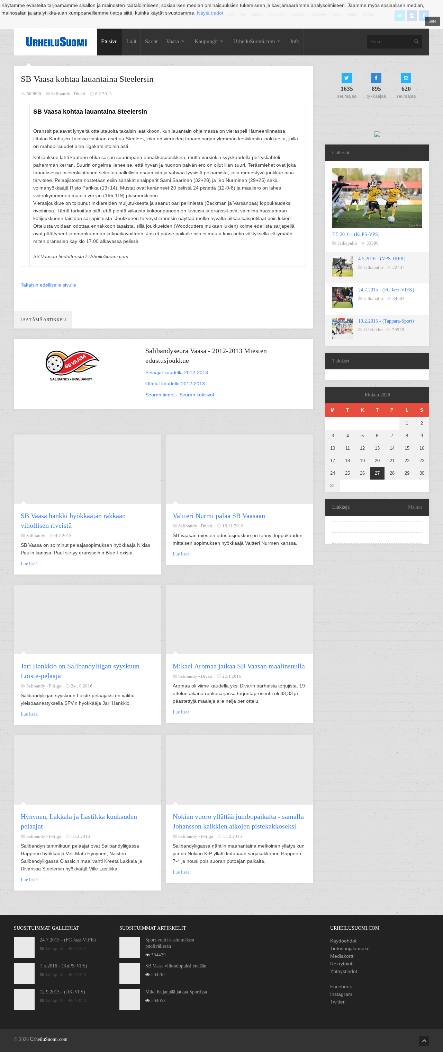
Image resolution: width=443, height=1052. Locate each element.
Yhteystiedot (343, 971)
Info (294, 41)
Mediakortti (342, 956)
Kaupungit (206, 41)
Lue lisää (29, 563)
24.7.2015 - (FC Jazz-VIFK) (386, 289)
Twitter (337, 1002)
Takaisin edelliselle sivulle (48, 285)
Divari (79, 93)
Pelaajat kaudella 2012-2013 (176, 372)
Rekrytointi (341, 963)
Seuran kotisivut (196, 394)
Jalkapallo (347, 243)
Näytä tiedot (210, 13)
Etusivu (109, 41)
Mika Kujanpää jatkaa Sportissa (176, 991)
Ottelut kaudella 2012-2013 (175, 383)
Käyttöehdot (343, 941)
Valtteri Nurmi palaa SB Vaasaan (219, 515)
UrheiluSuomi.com (254, 41)
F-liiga (55, 686)
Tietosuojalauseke (350, 948)
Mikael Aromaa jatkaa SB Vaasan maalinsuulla (239, 666)
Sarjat (151, 41)
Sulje (432, 21)
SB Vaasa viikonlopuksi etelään (175, 965)
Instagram (341, 994)
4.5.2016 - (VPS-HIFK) (382, 258)
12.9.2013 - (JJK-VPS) (62, 991)
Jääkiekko (373, 329)
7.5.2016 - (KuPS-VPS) (356, 234)
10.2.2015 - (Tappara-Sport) (386, 321)
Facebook (341, 986)
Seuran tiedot (160, 394)
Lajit (131, 41)
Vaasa (172, 41)
